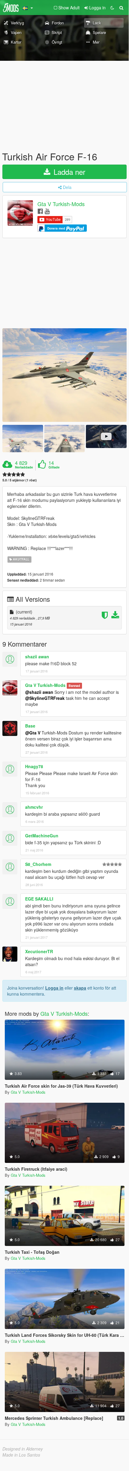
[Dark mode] (112, 7)
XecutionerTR (39, 951)
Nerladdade (24, 467)
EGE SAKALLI (39, 899)
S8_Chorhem (38, 864)
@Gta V (32, 733)
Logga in (54, 988)
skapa (80, 988)
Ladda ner (68, 171)
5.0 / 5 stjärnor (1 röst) (19, 480)
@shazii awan (39, 692)
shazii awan (37, 657)
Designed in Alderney (22, 1449)
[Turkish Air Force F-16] (64, 375)
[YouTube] (47, 210)
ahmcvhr (34, 807)
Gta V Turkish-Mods (61, 204)
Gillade (54, 467)
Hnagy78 (34, 766)
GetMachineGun (41, 836)
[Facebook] (40, 210)
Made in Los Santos (21, 1455)
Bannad (74, 685)
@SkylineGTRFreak (45, 698)
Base (30, 726)
